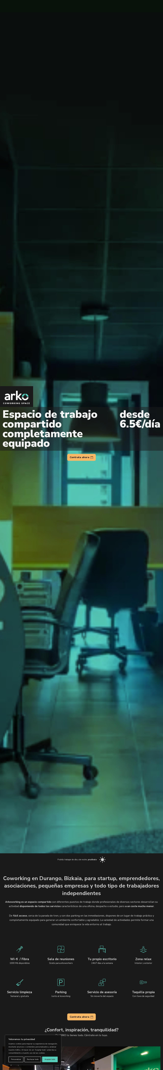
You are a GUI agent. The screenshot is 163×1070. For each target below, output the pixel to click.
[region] (33, 1050)
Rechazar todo (33, 1059)
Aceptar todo (50, 1059)
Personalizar (16, 1059)
